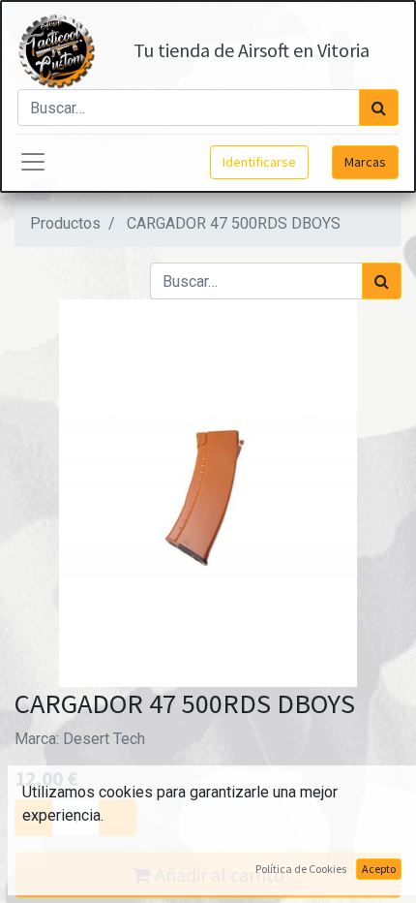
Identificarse (259, 162)
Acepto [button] (379, 868)
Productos (65, 223)
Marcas (365, 162)
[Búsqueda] (379, 107)
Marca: (80, 739)
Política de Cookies (300, 868)
